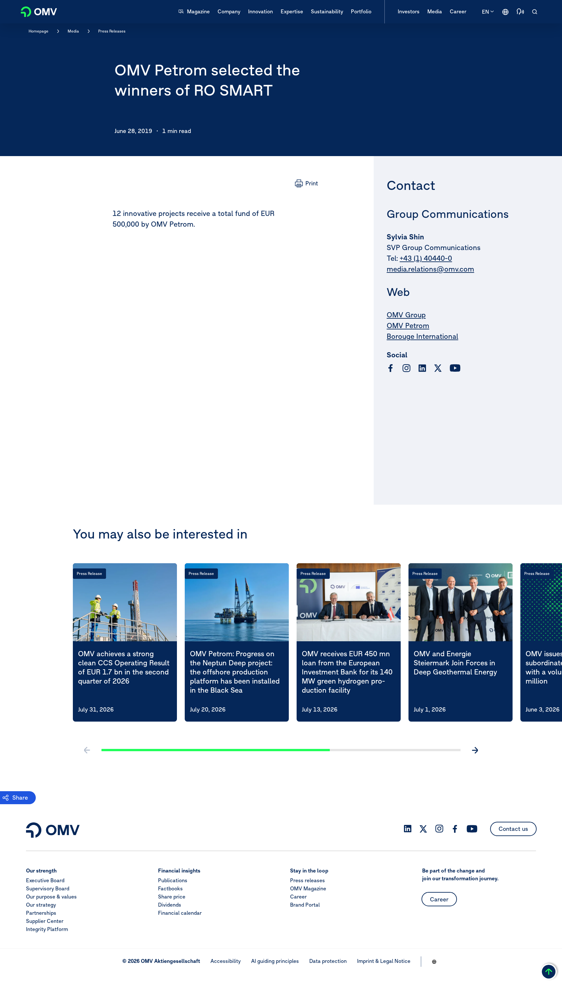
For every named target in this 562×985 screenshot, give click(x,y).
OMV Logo (35, 11)
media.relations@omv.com (430, 268)
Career (298, 896)
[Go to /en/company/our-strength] (505, 11)
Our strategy (41, 904)
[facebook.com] (391, 368)
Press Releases (112, 31)
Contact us (513, 828)
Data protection (328, 961)
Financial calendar (180, 913)
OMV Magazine (308, 888)
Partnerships (41, 913)
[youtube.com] (455, 368)
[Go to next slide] (474, 750)
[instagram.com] (406, 368)
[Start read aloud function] (520, 11)
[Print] (306, 183)
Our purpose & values (51, 896)
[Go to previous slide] (87, 750)
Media (73, 31)
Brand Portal (305, 904)
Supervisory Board (47, 888)
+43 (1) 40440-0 (426, 258)
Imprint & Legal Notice (383, 961)
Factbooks (170, 888)
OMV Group (406, 314)
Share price (171, 896)
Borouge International (422, 336)
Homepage (38, 31)
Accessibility (225, 961)
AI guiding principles (275, 961)
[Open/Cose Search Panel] (534, 11)
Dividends (169, 904)
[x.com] (438, 368)
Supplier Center (44, 921)
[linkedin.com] (422, 368)
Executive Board (45, 880)
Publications (172, 880)
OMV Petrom (408, 325)
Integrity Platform (47, 929)
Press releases (307, 880)
